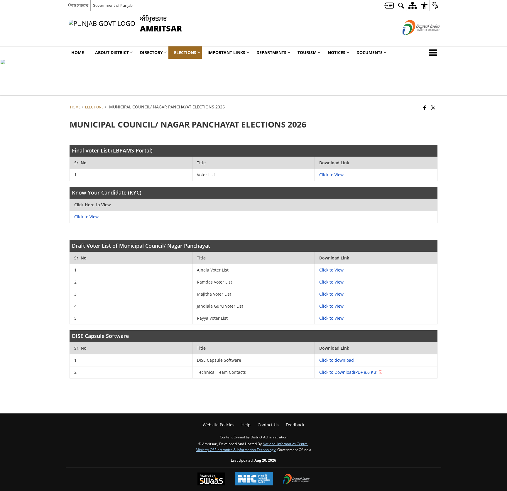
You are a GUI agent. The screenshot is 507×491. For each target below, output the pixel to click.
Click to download (336, 360)
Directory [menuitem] (151, 52)
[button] (434, 52)
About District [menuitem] (112, 52)
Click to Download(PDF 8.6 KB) (348, 372)
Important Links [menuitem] (226, 52)
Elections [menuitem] (185, 52)
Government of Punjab (113, 5)
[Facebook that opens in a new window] (424, 107)
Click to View (331, 174)
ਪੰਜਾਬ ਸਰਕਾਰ (78, 5)
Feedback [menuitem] (295, 425)
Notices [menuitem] (336, 52)
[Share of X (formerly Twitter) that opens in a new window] (433, 107)
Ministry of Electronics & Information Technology (236, 449)
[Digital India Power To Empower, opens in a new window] (296, 479)
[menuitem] (389, 5)
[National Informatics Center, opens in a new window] (254, 479)
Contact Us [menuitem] (268, 425)
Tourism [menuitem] (307, 52)
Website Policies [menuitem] (218, 425)
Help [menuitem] (246, 425)
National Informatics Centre (285, 443)
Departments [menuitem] (271, 52)
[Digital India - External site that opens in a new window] (413, 40)
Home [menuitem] (77, 52)
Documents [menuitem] (369, 52)
